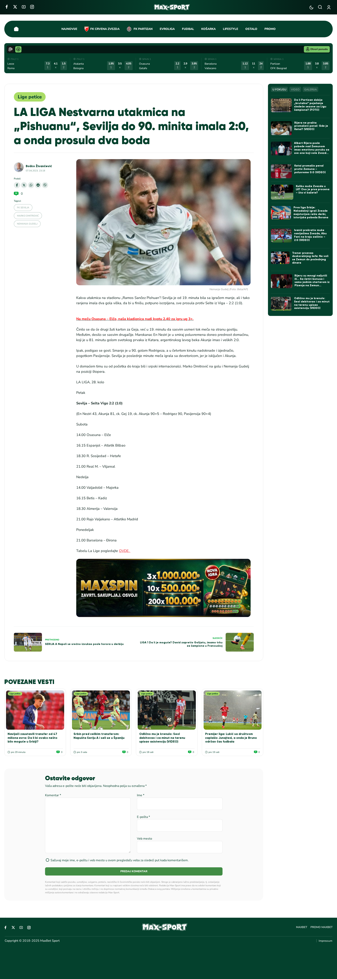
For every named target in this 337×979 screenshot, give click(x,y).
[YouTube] (23, 6)
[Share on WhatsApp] (31, 185)
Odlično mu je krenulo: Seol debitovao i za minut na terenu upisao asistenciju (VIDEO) (162, 737)
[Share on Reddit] (38, 185)
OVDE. (124, 550)
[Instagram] (32, 6)
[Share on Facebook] (17, 185)
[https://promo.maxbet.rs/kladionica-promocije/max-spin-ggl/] (163, 588)
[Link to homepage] (172, 7)
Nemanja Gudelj (27, 223)
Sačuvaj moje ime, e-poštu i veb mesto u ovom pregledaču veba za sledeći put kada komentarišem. (120, 860)
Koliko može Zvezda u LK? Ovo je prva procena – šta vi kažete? (312, 189)
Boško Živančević (39, 166)
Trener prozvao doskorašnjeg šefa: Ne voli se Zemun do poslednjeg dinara (310, 257)
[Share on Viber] (45, 185)
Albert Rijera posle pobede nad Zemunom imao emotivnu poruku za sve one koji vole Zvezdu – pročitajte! (311, 149)
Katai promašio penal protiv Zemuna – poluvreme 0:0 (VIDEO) (310, 169)
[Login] (329, 7)
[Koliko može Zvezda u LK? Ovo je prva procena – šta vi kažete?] (282, 192)
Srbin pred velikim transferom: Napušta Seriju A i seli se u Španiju (99, 735)
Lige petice (30, 97)
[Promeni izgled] (311, 7)
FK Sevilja (23, 207)
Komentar (53, 795)
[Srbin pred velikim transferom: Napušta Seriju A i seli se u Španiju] (101, 710)
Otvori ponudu (319, 49)
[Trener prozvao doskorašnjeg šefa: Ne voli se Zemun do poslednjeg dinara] (280, 257)
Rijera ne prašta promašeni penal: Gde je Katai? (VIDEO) (311, 126)
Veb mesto (144, 838)
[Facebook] (6, 6)
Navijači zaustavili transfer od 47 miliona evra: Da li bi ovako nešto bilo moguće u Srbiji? (32, 737)
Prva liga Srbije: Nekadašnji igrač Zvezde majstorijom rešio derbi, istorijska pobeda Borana (311, 212)
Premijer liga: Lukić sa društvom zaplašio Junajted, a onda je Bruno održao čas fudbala (231, 737)
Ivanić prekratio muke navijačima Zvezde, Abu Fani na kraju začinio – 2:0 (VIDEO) (310, 235)
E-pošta (143, 817)
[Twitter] (15, 6)
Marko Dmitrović (28, 215)
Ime (140, 795)
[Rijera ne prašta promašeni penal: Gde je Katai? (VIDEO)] (281, 128)
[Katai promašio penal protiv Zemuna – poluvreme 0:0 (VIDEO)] (281, 171)
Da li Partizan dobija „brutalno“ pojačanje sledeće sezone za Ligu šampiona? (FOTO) (310, 104)
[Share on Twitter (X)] (24, 185)
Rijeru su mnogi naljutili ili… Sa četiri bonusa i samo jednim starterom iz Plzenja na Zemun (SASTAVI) (312, 282)
